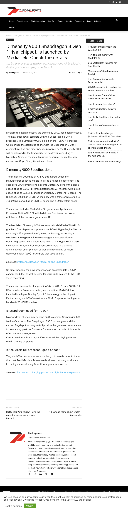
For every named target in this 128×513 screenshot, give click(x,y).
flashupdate (14, 72)
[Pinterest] (24, 79)
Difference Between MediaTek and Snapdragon (43, 261)
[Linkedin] (116, 2)
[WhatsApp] (31, 79)
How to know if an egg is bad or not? (103, 127)
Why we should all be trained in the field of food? (103, 154)
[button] (117, 20)
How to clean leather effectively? (104, 161)
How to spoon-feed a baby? (101, 104)
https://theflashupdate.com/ (39, 437)
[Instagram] (113, 2)
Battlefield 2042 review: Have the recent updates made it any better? (23, 415)
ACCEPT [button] (30, 506)
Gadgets (18, 35)
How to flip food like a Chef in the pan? (104, 119)
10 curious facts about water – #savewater (65, 414)
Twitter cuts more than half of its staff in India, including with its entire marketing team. (105, 144)
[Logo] (24, 11)
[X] (120, 2)
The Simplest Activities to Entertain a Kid (101, 81)
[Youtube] (53, 474)
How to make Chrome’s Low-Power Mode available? (102, 97)
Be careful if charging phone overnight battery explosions (49, 372)
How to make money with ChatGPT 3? (100, 56)
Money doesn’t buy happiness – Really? (104, 73)
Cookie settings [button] (13, 506)
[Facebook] (109, 2)
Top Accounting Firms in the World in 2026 (102, 48)
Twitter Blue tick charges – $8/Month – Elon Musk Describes (104, 135)
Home (9, 35)
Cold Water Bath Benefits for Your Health (102, 64)
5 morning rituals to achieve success (102, 110)
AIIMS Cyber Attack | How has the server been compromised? (104, 89)
